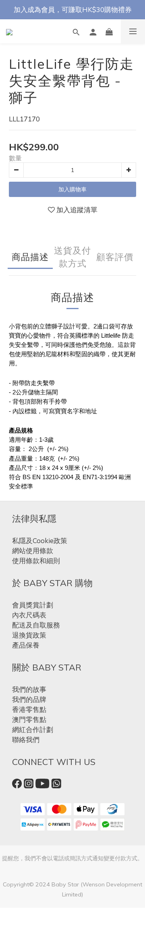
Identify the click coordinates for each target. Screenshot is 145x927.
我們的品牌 (29, 699)
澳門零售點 (29, 719)
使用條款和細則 (36, 560)
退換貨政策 (29, 635)
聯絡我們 (25, 739)
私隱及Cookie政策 (39, 540)
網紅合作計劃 (32, 729)
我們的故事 (29, 689)
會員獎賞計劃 (32, 605)
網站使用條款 (32, 550)
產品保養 (25, 645)
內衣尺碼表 (29, 615)
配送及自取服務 (36, 625)
